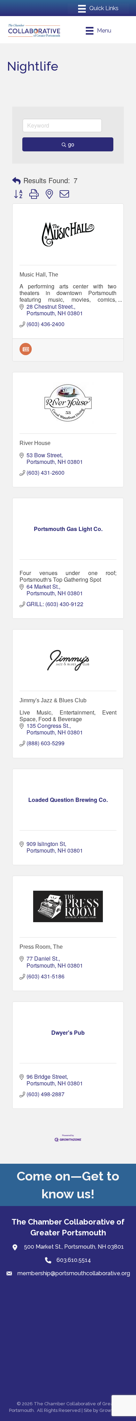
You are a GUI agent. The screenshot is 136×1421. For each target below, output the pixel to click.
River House (35, 443)
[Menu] (98, 8)
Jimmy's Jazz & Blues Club (53, 700)
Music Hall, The (39, 275)
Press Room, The (41, 947)
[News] (26, 353)
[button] (16, 180)
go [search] (71, 144)
